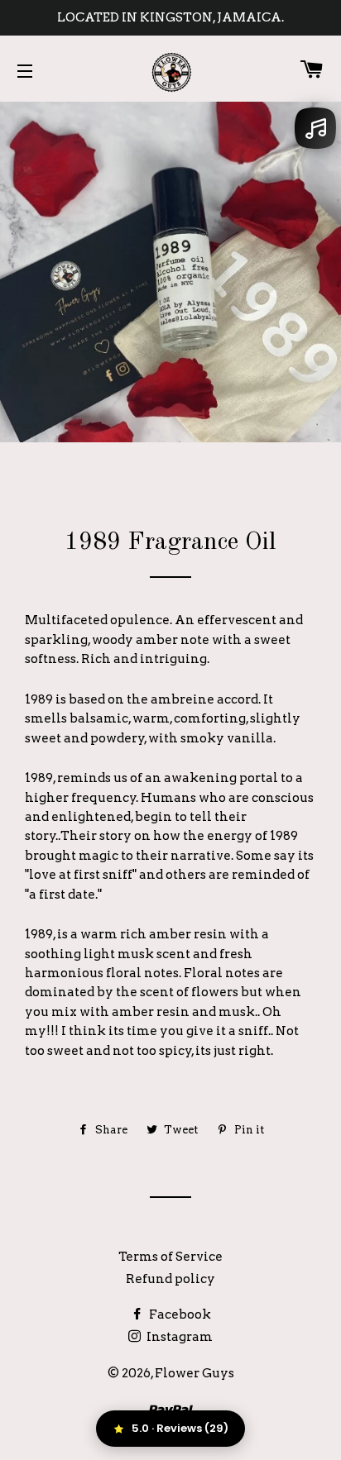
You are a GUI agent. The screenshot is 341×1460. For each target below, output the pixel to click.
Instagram (178, 1336)
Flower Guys (194, 1373)
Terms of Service (170, 1256)
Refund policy (170, 1279)
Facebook (178, 1314)
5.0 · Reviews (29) (180, 1428)
